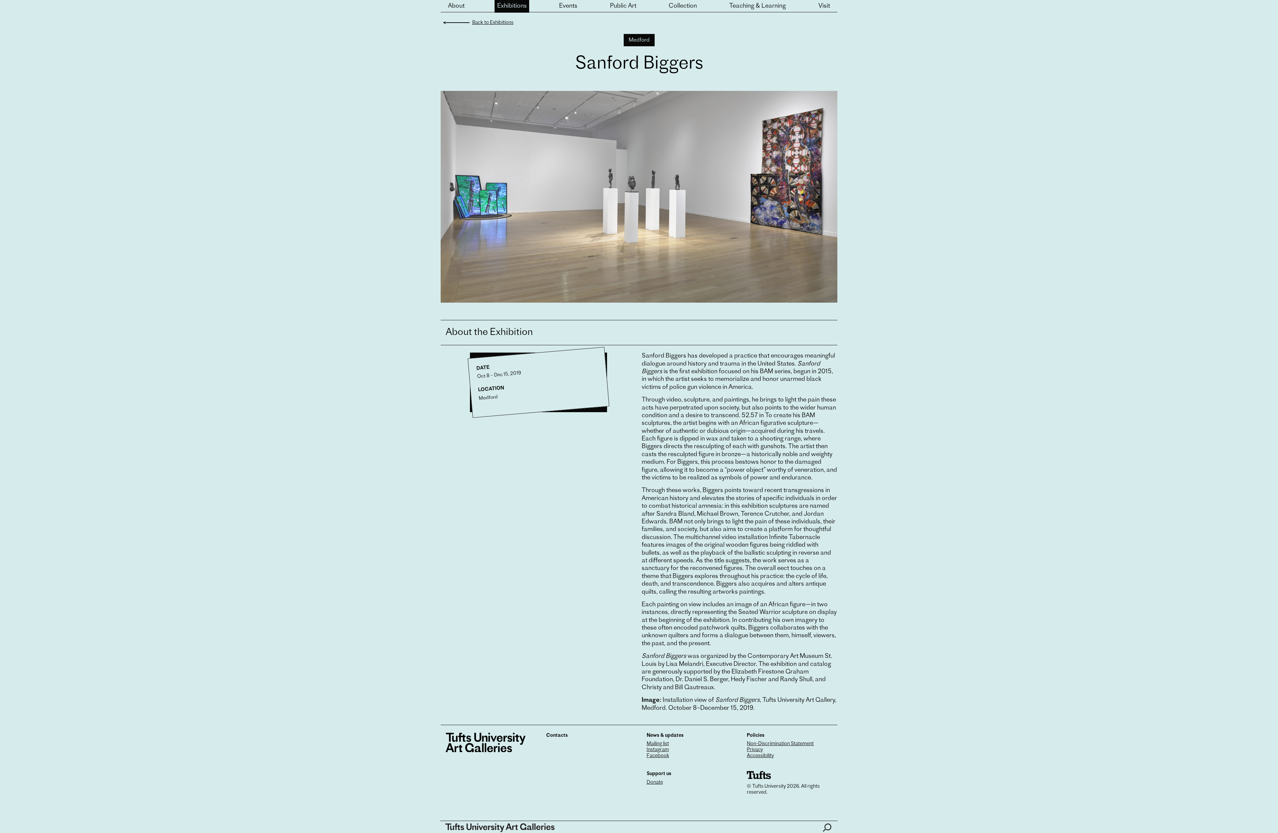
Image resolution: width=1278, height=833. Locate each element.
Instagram (658, 749)
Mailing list (658, 743)
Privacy (755, 749)
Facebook (658, 755)
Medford (639, 40)
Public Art (623, 6)
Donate (655, 782)
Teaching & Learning (757, 6)
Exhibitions (512, 6)
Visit (824, 6)
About (456, 6)
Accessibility (760, 755)
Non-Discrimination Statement (780, 743)
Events (568, 6)
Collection (683, 6)
